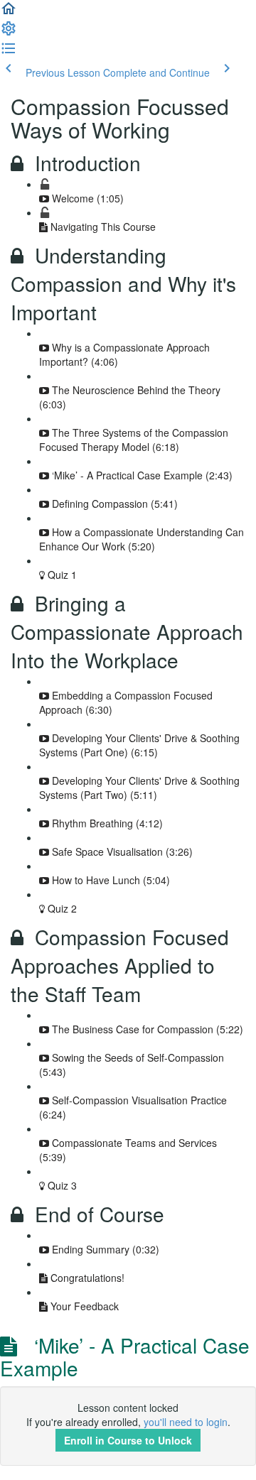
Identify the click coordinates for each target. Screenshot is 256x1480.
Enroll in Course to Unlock (128, 1440)
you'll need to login (186, 1422)
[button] (8, 13)
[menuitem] (8, 33)
